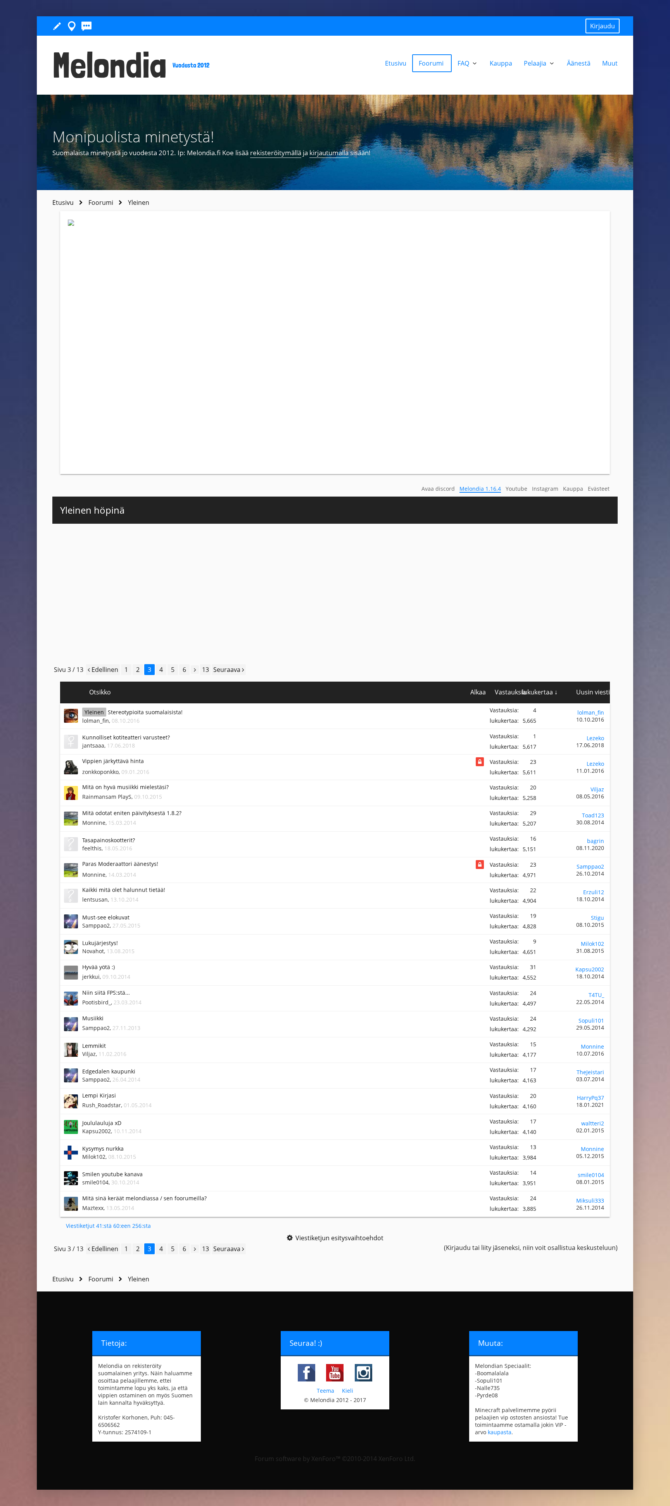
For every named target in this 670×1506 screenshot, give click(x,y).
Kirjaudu (602, 26)
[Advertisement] (335, 593)
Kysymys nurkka (103, 1148)
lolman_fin (95, 720)
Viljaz (597, 789)
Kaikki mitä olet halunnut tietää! (123, 889)
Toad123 (593, 815)
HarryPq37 (590, 1097)
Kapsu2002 (589, 969)
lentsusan (95, 899)
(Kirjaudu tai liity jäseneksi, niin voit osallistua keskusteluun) (531, 1247)
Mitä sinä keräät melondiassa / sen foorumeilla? (144, 1198)
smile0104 (95, 1182)
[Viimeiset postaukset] (86, 25)
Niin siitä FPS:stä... (106, 992)
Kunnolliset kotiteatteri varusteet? (126, 737)
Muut (610, 63)
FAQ (464, 63)
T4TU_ (596, 995)
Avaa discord (438, 488)
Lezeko (595, 738)
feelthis (92, 848)
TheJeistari (590, 1072)
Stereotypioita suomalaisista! (145, 712)
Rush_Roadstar (101, 1105)
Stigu (597, 917)
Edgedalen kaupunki (108, 1071)
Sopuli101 (591, 1020)
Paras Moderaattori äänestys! (120, 863)
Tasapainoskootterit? (108, 840)
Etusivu (395, 63)
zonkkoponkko (100, 772)
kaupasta (499, 1432)
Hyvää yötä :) (98, 967)
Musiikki (93, 1018)
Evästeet (599, 488)
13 (205, 669)
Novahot (93, 951)
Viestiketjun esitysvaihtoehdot (339, 1238)
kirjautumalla (329, 152)
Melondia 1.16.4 (480, 488)
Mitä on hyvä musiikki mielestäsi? (125, 787)
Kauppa (573, 488)
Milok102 (592, 943)
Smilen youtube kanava (112, 1174)
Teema (325, 1390)
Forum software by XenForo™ (335, 1458)
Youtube (516, 488)
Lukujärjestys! (100, 943)
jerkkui (91, 976)
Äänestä (579, 63)
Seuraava (227, 669)
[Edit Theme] (57, 25)
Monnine (93, 822)
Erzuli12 (593, 892)
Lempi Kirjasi (99, 1095)
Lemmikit (94, 1045)
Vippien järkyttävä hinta (113, 761)
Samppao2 (590, 866)
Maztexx (93, 1208)
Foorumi (432, 63)
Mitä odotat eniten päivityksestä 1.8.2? (131, 813)
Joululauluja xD (101, 1123)
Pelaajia (536, 63)
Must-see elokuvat (106, 917)
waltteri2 (592, 1123)
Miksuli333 (590, 1200)
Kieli (347, 1390)
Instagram (545, 488)
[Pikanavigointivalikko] (72, 25)
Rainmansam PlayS (106, 796)
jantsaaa (93, 745)
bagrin (595, 841)
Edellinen (104, 669)
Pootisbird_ (96, 1002)
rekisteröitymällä (275, 152)
